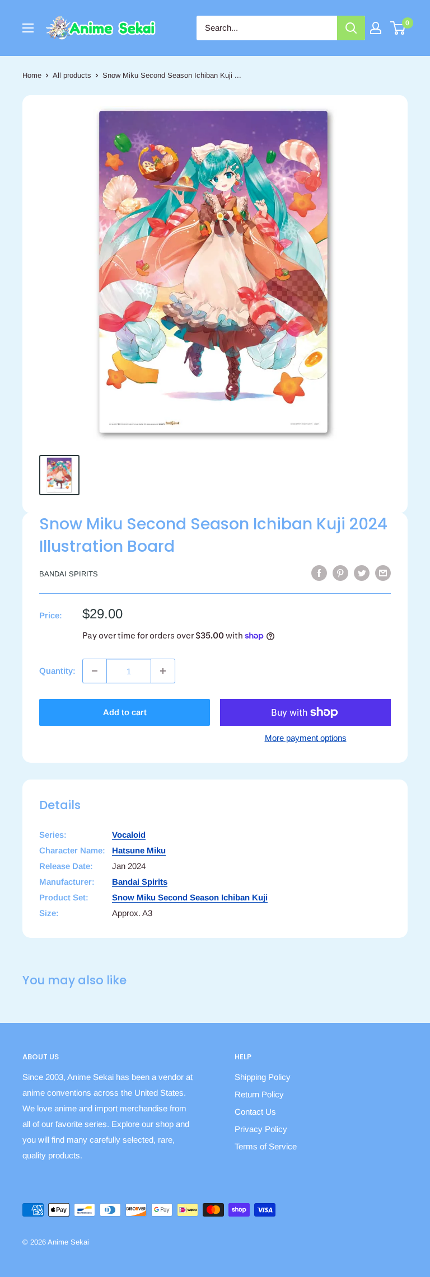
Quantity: (57, 670)
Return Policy (259, 1094)
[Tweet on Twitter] (362, 573)
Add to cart (125, 712)
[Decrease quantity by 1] (94, 671)
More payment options (306, 738)
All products (72, 75)
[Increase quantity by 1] (163, 671)
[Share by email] (383, 573)
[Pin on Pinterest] (340, 573)
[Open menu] (28, 28)
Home (31, 75)
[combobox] (267, 28)
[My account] (375, 28)
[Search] (351, 28)
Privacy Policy (261, 1129)
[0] (398, 28)
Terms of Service (266, 1146)
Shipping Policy (263, 1077)
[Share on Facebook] (319, 573)
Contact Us (255, 1111)
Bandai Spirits (68, 574)
